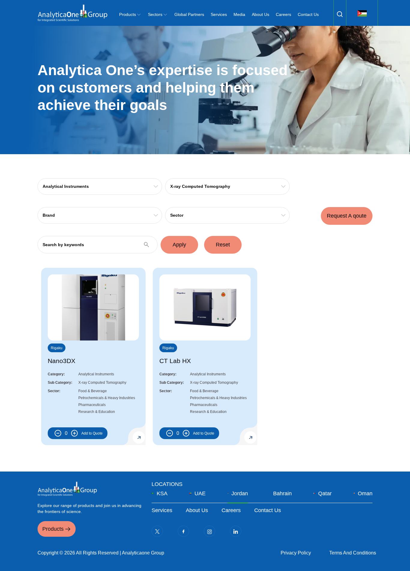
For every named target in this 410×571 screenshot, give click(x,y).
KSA (162, 493)
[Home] (72, 13)
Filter (339, 14)
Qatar (325, 493)
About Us (260, 14)
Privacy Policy (296, 552)
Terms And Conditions (352, 552)
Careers (283, 14)
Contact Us (308, 14)
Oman (365, 493)
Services (219, 14)
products (127, 14)
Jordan (239, 493)
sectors (155, 14)
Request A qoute (346, 216)
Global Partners (189, 14)
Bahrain (282, 493)
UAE (200, 493)
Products (53, 529)
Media (239, 14)
